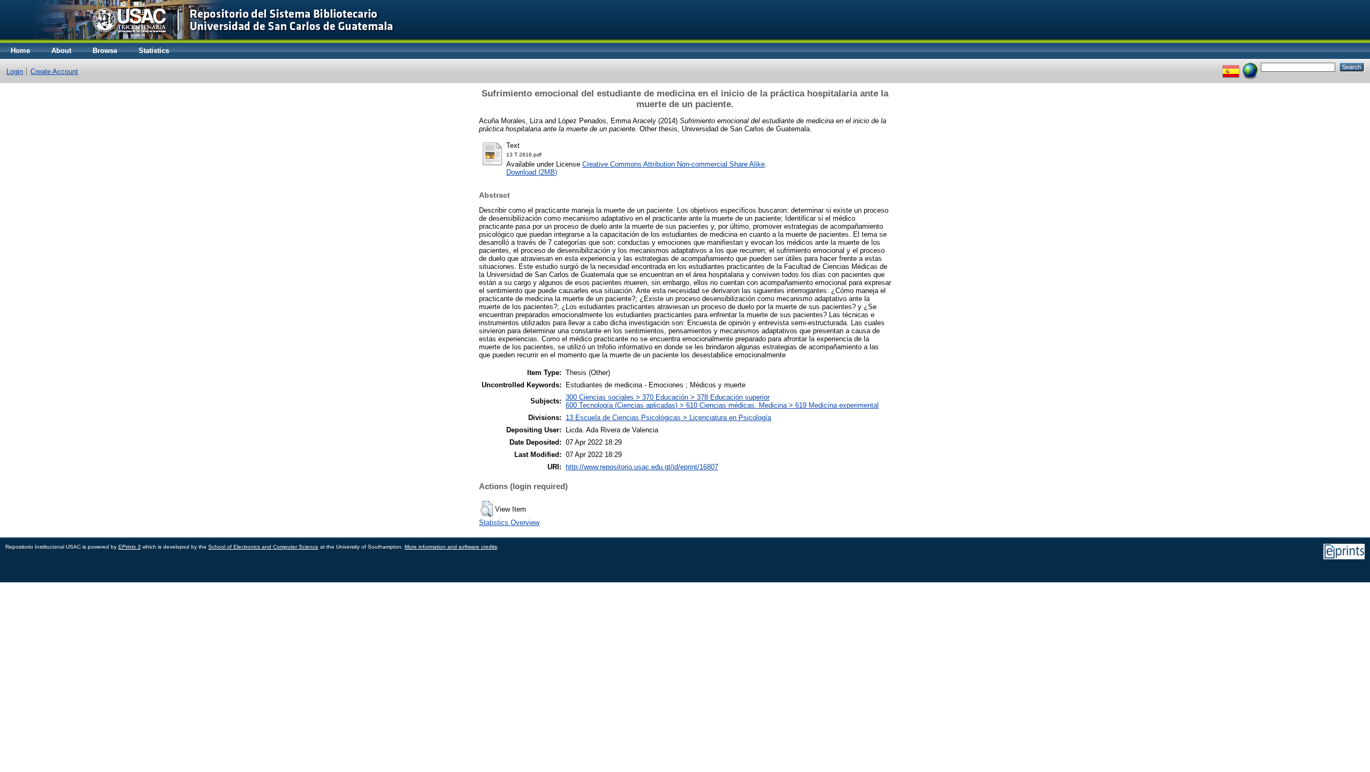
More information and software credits (451, 547)
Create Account (54, 72)
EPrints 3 (129, 547)
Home (20, 51)
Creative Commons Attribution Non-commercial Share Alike (673, 164)
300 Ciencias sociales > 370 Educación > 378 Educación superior (668, 397)
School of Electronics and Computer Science (263, 547)
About (61, 51)
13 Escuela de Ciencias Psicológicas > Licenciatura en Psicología (668, 418)
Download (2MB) (531, 172)
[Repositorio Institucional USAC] (206, 40)
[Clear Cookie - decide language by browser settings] (1250, 67)
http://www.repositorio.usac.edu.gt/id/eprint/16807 (642, 467)
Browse (105, 51)
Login (14, 72)
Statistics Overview (509, 523)
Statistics (154, 51)
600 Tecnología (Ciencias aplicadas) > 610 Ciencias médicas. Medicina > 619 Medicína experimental (722, 405)
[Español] (1230, 67)
